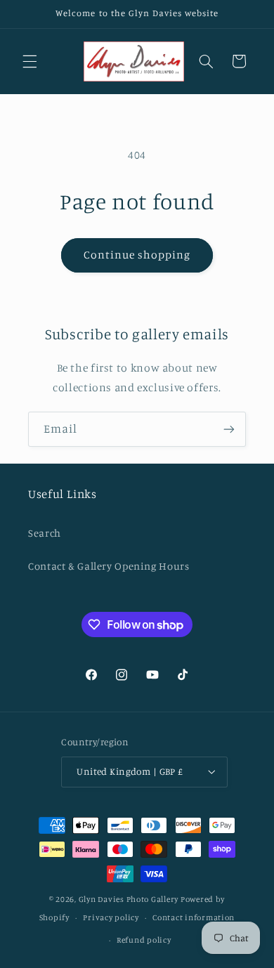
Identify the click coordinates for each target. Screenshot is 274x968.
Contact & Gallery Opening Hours (109, 566)
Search (44, 533)
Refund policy (144, 940)
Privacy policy (110, 917)
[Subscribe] (229, 429)
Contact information (193, 917)
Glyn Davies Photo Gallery (128, 899)
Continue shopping (137, 254)
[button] (29, 61)
